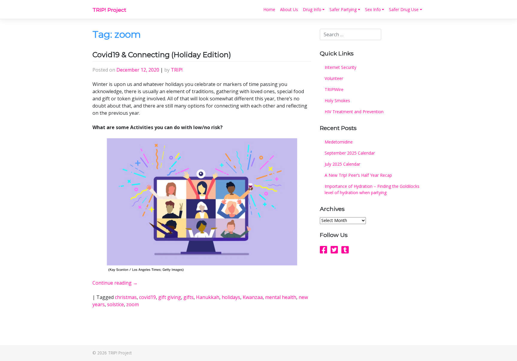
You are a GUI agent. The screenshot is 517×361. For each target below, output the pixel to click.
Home (269, 9)
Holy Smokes (337, 100)
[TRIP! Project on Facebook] (323, 249)
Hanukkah (207, 297)
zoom (132, 304)
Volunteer (334, 78)
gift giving (169, 297)
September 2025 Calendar (350, 153)
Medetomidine (339, 142)
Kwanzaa (253, 297)
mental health (280, 297)
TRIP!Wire (334, 89)
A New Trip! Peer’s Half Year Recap (358, 175)
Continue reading (115, 283)
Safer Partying (343, 9)
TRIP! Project (109, 10)
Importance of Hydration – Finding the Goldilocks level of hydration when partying (372, 189)
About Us (289, 9)
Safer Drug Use (404, 9)
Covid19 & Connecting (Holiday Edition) (161, 54)
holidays (231, 297)
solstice (115, 304)
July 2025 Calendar (342, 164)
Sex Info (373, 9)
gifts (188, 297)
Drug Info (312, 9)
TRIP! (177, 70)
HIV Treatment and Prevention (354, 111)
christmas (126, 297)
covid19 (147, 297)
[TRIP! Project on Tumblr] (345, 249)
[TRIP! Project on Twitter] (334, 249)
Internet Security (340, 67)
